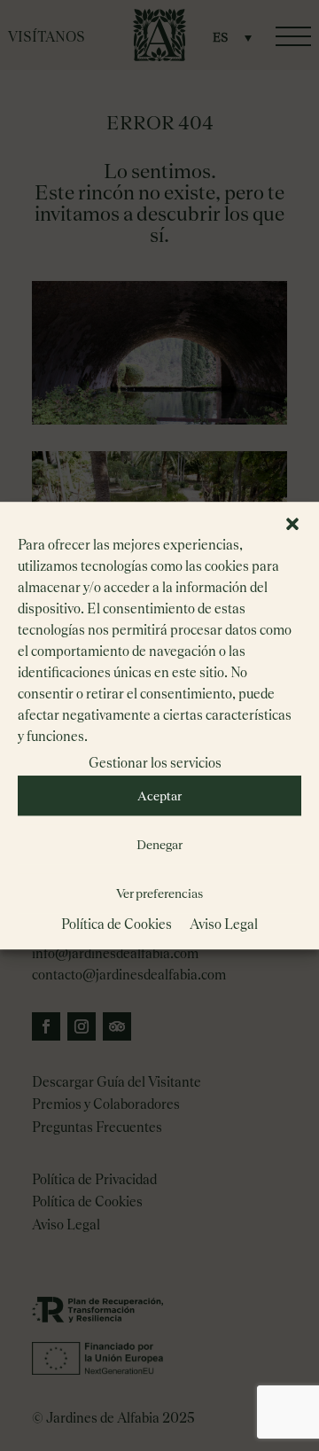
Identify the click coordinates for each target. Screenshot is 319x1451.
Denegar (159, 845)
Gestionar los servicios (155, 762)
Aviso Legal (224, 924)
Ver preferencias (159, 893)
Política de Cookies (116, 924)
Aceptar (159, 796)
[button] (292, 524)
